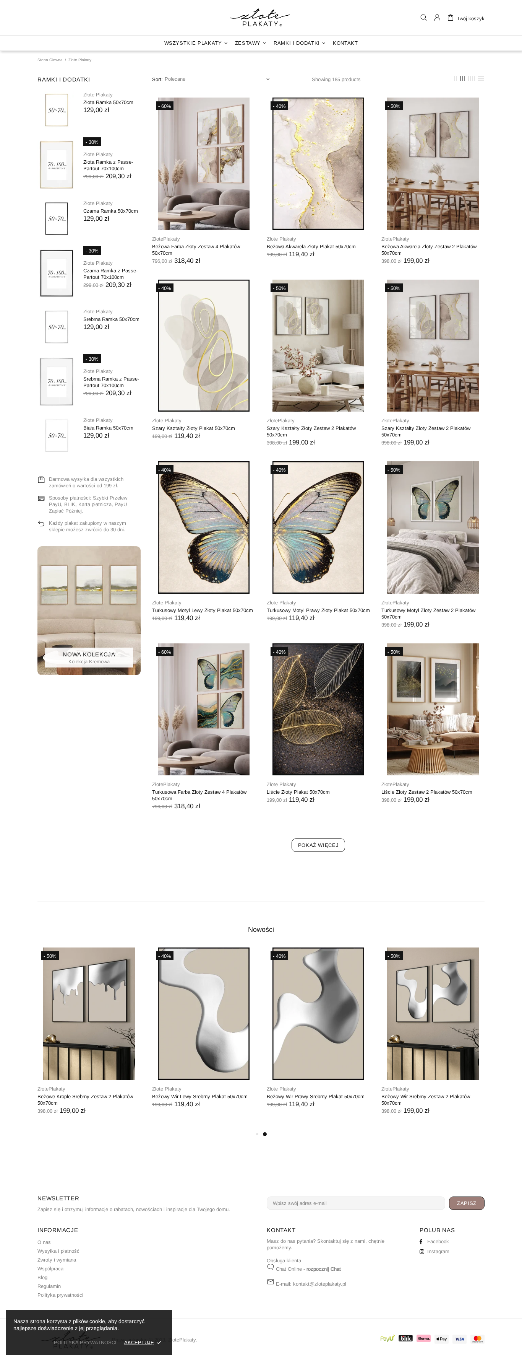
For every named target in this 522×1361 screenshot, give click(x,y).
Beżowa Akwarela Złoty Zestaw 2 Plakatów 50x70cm (429, 250)
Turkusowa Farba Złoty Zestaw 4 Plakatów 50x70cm (199, 795)
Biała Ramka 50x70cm (108, 428)
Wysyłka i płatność (58, 1251)
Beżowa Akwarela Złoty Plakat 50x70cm (311, 246)
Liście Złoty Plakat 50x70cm (298, 792)
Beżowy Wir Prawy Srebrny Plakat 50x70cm (316, 1096)
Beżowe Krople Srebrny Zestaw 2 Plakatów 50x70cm (85, 1100)
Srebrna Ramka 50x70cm (111, 319)
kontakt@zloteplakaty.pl (319, 1284)
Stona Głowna (50, 60)
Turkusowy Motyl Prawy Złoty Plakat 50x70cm (318, 610)
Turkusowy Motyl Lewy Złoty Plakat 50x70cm (202, 610)
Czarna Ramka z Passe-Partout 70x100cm (110, 274)
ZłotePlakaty (261, 17)
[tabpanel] (318, 1035)
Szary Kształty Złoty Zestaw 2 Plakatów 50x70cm (311, 431)
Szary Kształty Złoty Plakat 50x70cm (193, 428)
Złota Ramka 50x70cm (108, 102)
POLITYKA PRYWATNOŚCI (85, 1342)
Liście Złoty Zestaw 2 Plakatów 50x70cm (426, 792)
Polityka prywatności (60, 1295)
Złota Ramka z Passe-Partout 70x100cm (108, 165)
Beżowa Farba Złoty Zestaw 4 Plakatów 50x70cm (196, 250)
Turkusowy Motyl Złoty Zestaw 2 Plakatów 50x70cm (428, 613)
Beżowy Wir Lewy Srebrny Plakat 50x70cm (200, 1096)
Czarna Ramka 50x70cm (110, 211)
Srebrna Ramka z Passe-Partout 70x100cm (111, 382)
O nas (44, 1242)
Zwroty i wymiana (56, 1260)
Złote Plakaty (98, 95)
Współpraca (50, 1268)
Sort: (157, 79)
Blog (42, 1277)
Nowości (261, 929)
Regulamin (49, 1286)
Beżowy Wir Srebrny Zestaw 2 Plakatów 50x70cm (425, 1100)
